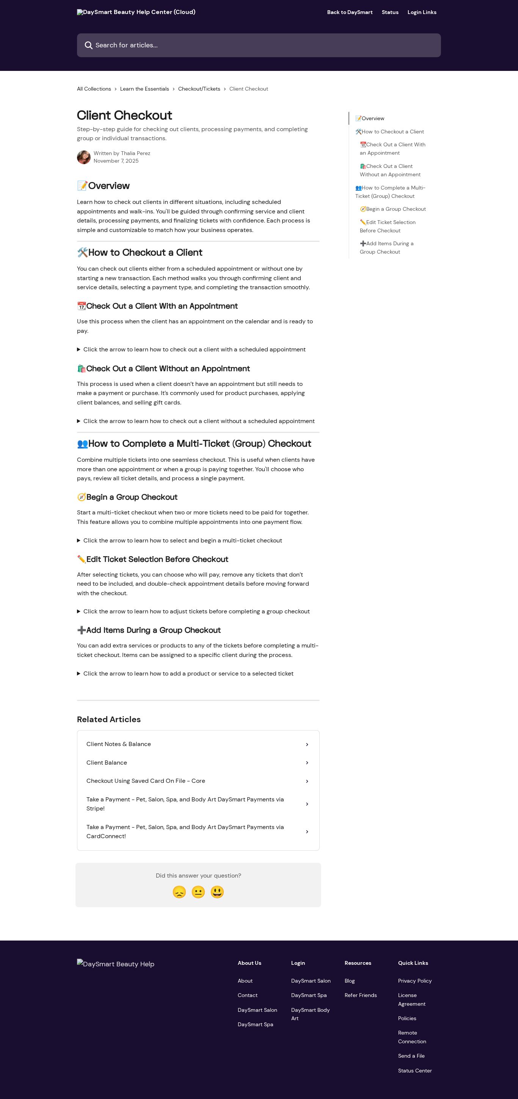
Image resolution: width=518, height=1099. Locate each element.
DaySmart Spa (255, 1024)
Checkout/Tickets (199, 88)
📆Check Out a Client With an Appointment (392, 148)
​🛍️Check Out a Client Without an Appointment (390, 169)
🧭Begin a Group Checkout (393, 208)
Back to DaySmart (350, 12)
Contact (247, 995)
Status (390, 12)
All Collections (94, 88)
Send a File (411, 1055)
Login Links (422, 12)
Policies (407, 1018)
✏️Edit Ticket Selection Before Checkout (388, 226)
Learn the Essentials (144, 88)
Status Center (415, 1070)
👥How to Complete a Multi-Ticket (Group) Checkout (390, 191)
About (245, 980)
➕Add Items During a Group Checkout (387, 247)
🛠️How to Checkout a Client (389, 131)
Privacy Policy (415, 980)
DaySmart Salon (257, 1010)
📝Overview (370, 118)
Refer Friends (361, 995)
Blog (350, 980)
